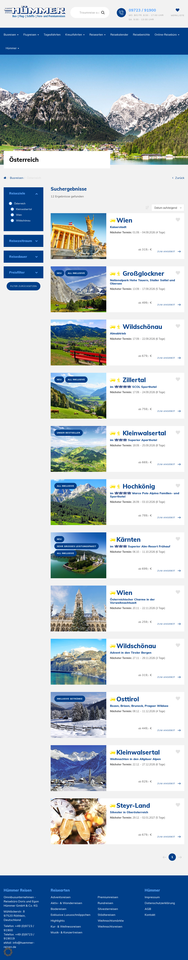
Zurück (179, 178)
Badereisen (58, 909)
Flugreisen (30, 34)
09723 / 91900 (142, 10)
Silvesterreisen (108, 909)
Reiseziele (17, 193)
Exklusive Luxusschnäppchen (70, 915)
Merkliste (177, 15)
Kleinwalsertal (23, 209)
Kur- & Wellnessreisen (66, 926)
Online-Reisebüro (166, 34)
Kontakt (150, 915)
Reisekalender (119, 34)
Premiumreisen (108, 897)
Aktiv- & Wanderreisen (66, 903)
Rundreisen (105, 903)
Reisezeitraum (20, 241)
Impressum (152, 897)
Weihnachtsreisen (110, 926)
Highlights (58, 920)
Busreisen (10, 34)
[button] (8, 952)
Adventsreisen (60, 897)
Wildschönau (22, 220)
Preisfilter (17, 272)
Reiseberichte (141, 34)
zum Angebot (166, 251)
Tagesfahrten (52, 34)
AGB (148, 909)
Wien (18, 214)
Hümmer (11, 48)
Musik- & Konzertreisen (66, 932)
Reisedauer (18, 256)
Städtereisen (106, 915)
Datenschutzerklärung (160, 903)
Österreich (20, 203)
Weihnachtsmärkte (111, 920)
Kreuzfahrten (74, 34)
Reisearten (96, 34)
